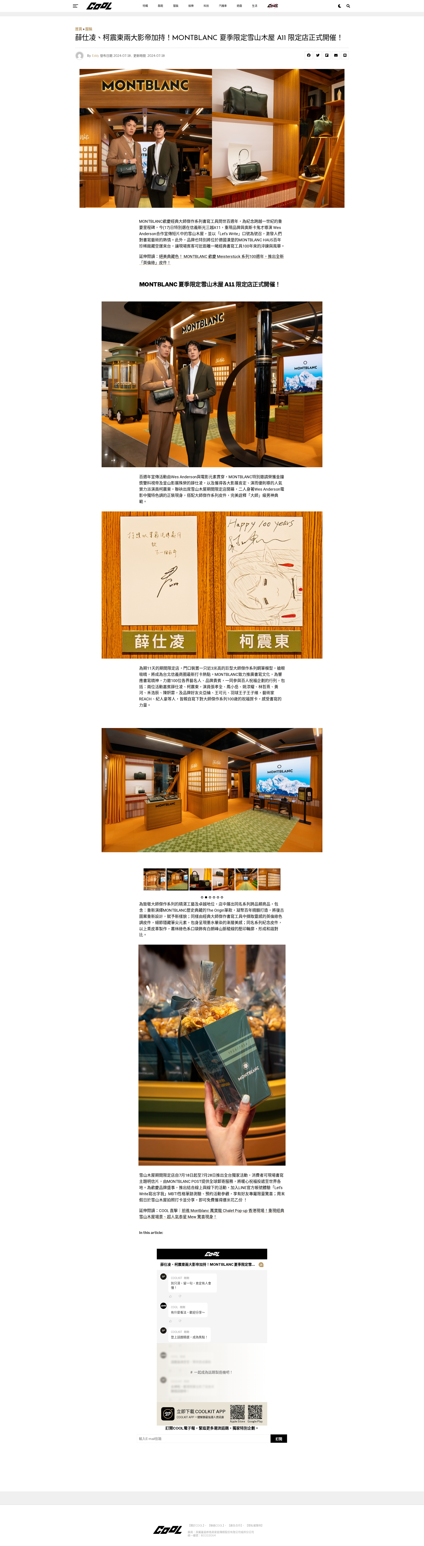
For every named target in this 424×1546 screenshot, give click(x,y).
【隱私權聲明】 (254, 1525)
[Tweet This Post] (318, 55)
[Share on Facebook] (309, 55)
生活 (254, 6)
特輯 (145, 6)
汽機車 (223, 6)
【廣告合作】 (234, 1525)
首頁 (78, 29)
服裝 (175, 6)
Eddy (95, 55)
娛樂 (191, 6)
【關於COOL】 (196, 1525)
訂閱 (279, 1439)
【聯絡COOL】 (216, 1525)
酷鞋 (160, 6)
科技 (206, 6)
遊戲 (239, 6)
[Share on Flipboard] (327, 55)
